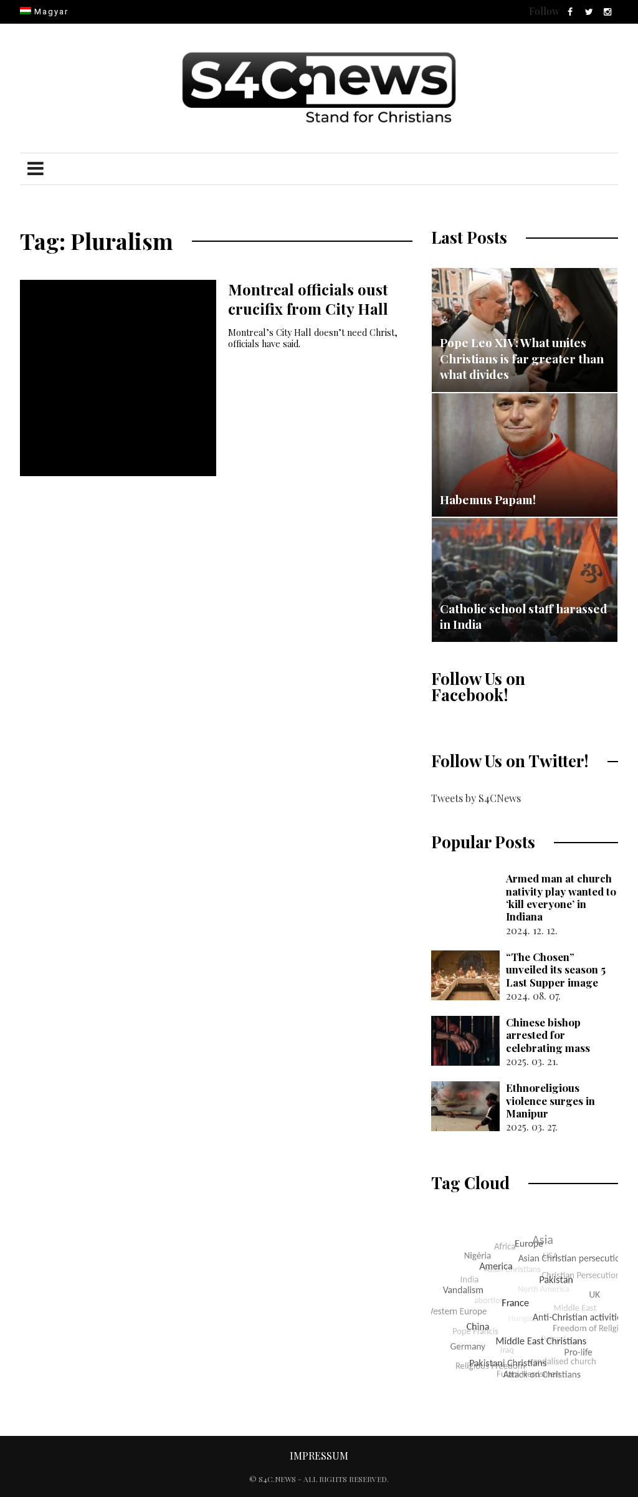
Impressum (319, 1455)
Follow (544, 10)
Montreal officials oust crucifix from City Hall (308, 298)
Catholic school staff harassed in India (523, 616)
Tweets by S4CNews (476, 798)
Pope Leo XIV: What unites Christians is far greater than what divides (522, 358)
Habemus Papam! (488, 499)
